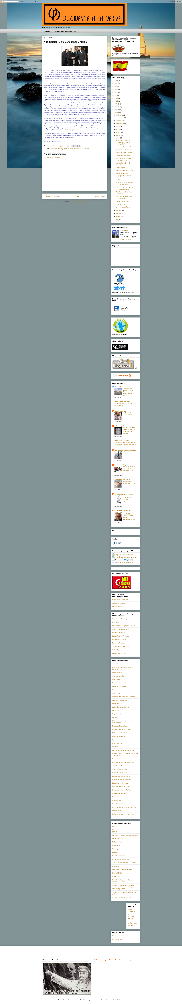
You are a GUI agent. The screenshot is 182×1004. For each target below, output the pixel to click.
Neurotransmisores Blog (123, 479)
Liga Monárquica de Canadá (121, 786)
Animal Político (117, 672)
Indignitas (115, 759)
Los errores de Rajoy (123, 207)
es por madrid (119, 386)
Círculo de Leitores (118, 603)
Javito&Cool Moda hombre (121, 766)
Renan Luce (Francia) (119, 619)
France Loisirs (117, 606)
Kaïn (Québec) (117, 622)
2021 (116, 81)
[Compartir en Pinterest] (80, 146)
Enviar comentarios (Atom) (79, 202)
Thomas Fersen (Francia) (120, 646)
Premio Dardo (120, 204)
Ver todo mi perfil (125, 239)
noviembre (120, 118)
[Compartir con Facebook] (78, 146)
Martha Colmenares (119, 793)
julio (117, 129)
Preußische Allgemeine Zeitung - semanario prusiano (123, 881)
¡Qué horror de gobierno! (124, 170)
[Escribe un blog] (74, 146)
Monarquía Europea (121, 440)
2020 (116, 84)
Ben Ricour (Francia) (119, 639)
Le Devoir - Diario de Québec (122, 869)
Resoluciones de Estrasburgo (65, 31)
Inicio (77, 196)
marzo (118, 210)
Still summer (126, 452)
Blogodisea (116, 679)
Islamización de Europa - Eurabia (123, 762)
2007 (116, 220)
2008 (116, 112)
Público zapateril (117, 939)
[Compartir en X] (76, 146)
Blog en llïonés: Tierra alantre (132, 923)
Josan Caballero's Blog (120, 769)
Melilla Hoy (116, 876)
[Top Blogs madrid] (119, 556)
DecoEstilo (115, 710)
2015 (116, 92)
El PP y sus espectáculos (124, 180)
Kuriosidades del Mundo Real (122, 773)
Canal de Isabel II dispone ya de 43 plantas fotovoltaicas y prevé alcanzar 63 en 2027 (129, 392)
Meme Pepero (120, 167)
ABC (113, 826)
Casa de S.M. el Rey (119, 686)
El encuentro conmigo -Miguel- (122, 729)
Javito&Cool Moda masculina (125, 450)
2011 (116, 104)
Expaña (70, 149)
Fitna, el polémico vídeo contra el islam (124, 159)
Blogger (121, 1000)
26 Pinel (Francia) (118, 650)
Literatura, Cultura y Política (121, 790)
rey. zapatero (85, 149)
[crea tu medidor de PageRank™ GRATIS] (113, 561)
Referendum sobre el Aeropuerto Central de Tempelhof (124, 142)
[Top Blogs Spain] (118, 557)
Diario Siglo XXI (117, 838)
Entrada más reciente (52, 196)
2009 (116, 109)
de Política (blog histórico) (121, 707)
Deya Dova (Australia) (119, 653)
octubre (119, 121)
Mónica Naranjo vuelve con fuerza (123, 164)
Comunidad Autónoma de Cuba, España (123, 495)
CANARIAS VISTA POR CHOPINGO (122, 511)
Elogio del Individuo (118, 736)
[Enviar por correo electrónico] (72, 146)
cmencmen (116, 693)
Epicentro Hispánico (119, 740)
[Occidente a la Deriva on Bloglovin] (123, 561)
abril (118, 138)
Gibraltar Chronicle (118, 856)
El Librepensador (118, 849)
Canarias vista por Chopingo (121, 683)
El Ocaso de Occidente (120, 733)
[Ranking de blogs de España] (122, 562)
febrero (119, 213)
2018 (116, 86)
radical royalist (119, 426)
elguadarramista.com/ (122, 401)
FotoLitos (115, 747)
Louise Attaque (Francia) (120, 636)
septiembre (120, 123)
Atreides (125, 230)
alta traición (54, 149)
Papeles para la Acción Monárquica (124, 807)
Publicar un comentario (53, 157)
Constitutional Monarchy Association (124, 696)
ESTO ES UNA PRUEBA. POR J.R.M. (127, 499)
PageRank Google (131, 557)
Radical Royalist (117, 810)
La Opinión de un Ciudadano (121, 779)
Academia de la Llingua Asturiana (132, 916)
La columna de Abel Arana (121, 776)
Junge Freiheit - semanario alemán (124, 863)
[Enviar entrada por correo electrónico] (67, 146)
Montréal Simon (117, 800)
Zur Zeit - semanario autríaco (122, 897)
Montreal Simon (120, 411)
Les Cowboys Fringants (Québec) (123, 626)
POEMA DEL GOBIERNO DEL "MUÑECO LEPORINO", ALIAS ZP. (129, 517)
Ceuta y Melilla (62, 149)
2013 (116, 98)
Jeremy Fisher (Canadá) (120, 629)
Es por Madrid (117, 743)
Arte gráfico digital (118, 676)
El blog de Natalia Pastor (120, 726)
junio (118, 132)
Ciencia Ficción (117, 690)
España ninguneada (122, 201)
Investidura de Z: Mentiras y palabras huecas (124, 183)
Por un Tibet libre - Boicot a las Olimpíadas (124, 188)
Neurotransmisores (118, 804)
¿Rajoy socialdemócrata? (124, 150)
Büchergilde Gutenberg (120, 599)
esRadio (115, 852)
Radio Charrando (131, 910)
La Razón (115, 866)
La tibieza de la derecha (124, 147)
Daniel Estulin (116, 703)
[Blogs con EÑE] (123, 368)
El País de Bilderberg (119, 936)
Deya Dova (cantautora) (120, 714)
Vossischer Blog (120, 465)
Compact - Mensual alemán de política (125, 835)
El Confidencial (117, 842)
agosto (118, 126)
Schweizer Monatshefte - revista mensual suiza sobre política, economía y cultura (123, 887)
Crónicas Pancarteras (119, 700)
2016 (116, 89)
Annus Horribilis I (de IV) (124, 152)
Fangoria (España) (118, 632)
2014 (116, 95)
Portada (47, 31)
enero (118, 216)
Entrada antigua (100, 196)
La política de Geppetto (120, 783)
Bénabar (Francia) (118, 643)
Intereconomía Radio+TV (120, 859)
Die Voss (115, 717)
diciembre (119, 115)
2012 (116, 101)
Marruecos (77, 149)
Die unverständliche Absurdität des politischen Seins (129, 468)
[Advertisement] (74, 176)
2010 (116, 107)
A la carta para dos (118, 664)
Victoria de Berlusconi (123, 155)
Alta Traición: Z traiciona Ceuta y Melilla (124, 197)
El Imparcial (116, 845)
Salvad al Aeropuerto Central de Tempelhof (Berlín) (124, 175)
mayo (118, 135)
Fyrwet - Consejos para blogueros (123, 750)
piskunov (102, 1000)
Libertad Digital (117, 873)
